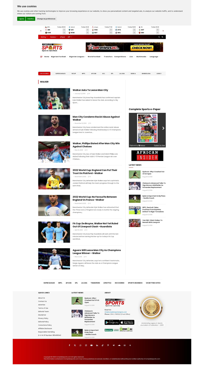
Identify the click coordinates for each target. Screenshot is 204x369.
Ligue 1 (159, 73)
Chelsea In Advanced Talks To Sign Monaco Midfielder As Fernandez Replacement (154, 185)
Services (53, 37)
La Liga (122, 73)
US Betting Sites (153, 283)
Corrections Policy (45, 325)
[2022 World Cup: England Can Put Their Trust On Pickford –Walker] (54, 178)
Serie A (133, 73)
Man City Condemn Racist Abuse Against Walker (96, 118)
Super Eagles (60, 73)
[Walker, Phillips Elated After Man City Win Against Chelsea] (54, 152)
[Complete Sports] (52, 47)
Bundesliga (146, 73)
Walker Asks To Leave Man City (90, 90)
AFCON (93, 73)
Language (154, 57)
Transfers (108, 57)
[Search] (162, 37)
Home (46, 57)
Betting (43, 37)
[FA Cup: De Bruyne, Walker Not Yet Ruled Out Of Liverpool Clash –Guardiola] (54, 232)
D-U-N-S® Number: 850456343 (49, 335)
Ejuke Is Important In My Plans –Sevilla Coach (153, 197)
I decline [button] (30, 19)
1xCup (74, 73)
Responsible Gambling (46, 332)
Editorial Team (43, 311)
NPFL (83, 73)
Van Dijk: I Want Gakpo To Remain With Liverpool (152, 221)
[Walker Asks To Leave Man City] (54, 98)
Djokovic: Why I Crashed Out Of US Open (153, 173)
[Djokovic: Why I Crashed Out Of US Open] (135, 174)
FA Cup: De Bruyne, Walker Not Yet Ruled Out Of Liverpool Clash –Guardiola (95, 225)
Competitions (120, 57)
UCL (103, 73)
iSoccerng (119, 283)
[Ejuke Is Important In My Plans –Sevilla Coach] (135, 199)
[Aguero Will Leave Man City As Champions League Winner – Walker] (54, 258)
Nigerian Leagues (76, 57)
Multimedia (141, 57)
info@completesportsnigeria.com (116, 312)
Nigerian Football (58, 57)
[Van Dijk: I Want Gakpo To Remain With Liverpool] (135, 223)
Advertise (41, 305)
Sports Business (135, 283)
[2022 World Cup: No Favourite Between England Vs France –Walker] (54, 205)
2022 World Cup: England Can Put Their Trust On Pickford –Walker (95, 172)
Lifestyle (107, 283)
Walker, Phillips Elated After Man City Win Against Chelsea (96, 145)
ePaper (62, 37)
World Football (94, 57)
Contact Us (42, 301)
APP (69, 37)
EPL (112, 73)
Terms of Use (43, 308)
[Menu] (41, 56)
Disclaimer (42, 315)
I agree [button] (21, 19)
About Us (41, 298)
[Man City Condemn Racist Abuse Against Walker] (54, 125)
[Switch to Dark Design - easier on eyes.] (159, 37)
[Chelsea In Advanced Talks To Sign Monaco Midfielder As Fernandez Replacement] (135, 186)
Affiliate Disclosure (45, 328)
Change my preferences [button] (46, 19)
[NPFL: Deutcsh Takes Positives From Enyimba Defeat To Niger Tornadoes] (135, 210)
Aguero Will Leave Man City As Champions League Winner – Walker (97, 252)
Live (131, 57)
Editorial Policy (43, 322)
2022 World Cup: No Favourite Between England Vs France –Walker (95, 198)
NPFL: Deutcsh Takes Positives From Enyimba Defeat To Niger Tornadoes (153, 209)
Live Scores (44, 73)
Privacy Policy (43, 318)
